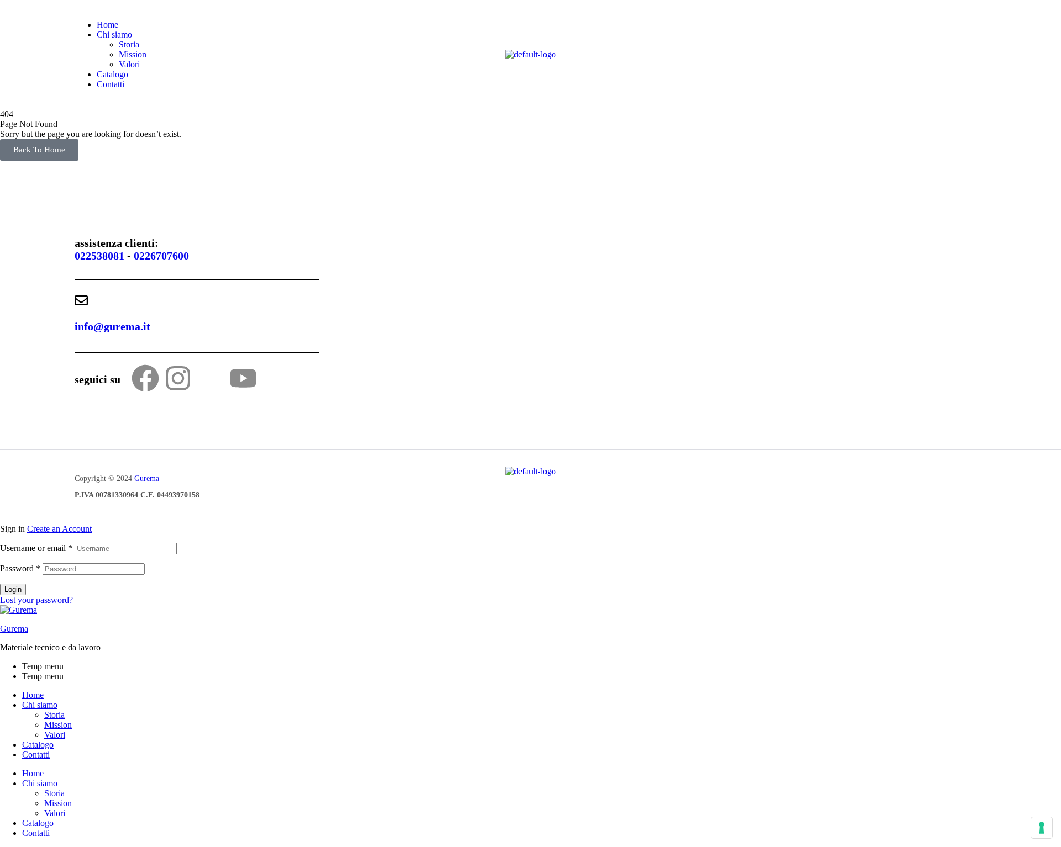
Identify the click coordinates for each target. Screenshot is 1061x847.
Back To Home (39, 149)
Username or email (36, 548)
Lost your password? (36, 600)
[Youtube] (243, 378)
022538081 (99, 256)
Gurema (146, 478)
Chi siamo (39, 705)
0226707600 (161, 256)
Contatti (36, 754)
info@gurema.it (112, 326)
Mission (58, 724)
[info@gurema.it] (81, 300)
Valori (54, 734)
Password (20, 568)
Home (33, 695)
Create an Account (59, 528)
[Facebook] (145, 378)
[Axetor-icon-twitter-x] (210, 378)
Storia (54, 714)
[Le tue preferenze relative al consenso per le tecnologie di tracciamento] (1041, 827)
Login (13, 589)
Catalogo (38, 744)
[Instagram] (178, 378)
